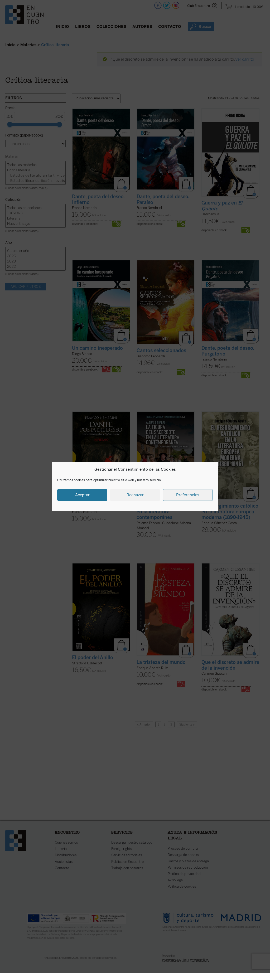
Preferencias (187, 495)
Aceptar (82, 495)
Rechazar (135, 495)
